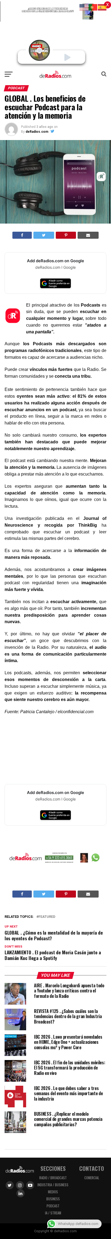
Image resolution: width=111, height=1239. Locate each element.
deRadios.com (37, 132)
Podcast (53, 1205)
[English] (84, 6)
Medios (53, 1191)
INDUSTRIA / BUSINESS (52, 1184)
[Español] (102, 6)
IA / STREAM (53, 1212)
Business (53, 1198)
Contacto (91, 1168)
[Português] (93, 6)
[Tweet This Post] (43, 235)
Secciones (53, 1168)
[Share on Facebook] (22, 235)
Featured (47, 917)
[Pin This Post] (66, 235)
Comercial (91, 1177)
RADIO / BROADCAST (53, 1177)
